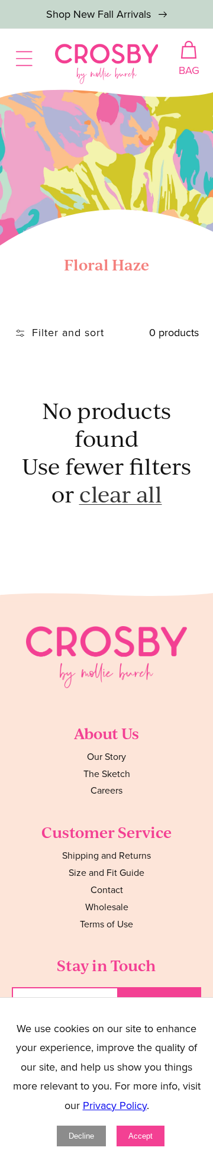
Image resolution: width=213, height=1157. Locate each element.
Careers (106, 790)
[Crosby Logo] (107, 64)
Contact (107, 890)
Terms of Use (106, 924)
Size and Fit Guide (106, 872)
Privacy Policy (115, 1105)
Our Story (106, 756)
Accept (140, 1136)
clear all (120, 494)
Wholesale (106, 907)
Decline (81, 1136)
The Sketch (106, 774)
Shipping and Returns (106, 855)
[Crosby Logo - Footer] (106, 684)
